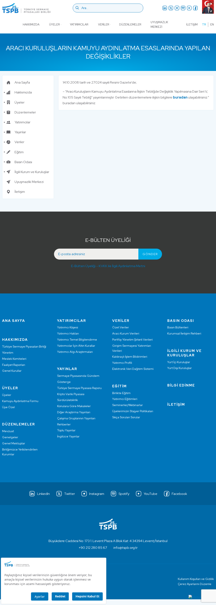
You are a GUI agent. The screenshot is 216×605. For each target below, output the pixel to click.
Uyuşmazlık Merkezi (159, 24)
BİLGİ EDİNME (181, 385)
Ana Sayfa (22, 82)
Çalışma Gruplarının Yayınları (76, 418)
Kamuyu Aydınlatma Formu (20, 401)
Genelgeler (10, 437)
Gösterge (64, 382)
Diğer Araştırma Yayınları (73, 412)
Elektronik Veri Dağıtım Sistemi (133, 369)
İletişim (192, 24)
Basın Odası (23, 162)
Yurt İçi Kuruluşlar (178, 362)
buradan (180, 97)
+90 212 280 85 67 (93, 547)
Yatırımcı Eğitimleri (124, 399)
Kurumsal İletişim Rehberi (184, 333)
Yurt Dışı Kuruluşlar (179, 368)
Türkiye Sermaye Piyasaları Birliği (24, 346)
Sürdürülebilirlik (67, 400)
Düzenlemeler (130, 24)
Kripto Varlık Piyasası (70, 394)
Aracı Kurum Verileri (125, 333)
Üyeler (54, 24)
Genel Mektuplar (13, 443)
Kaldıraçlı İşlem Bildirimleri (129, 356)
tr (204, 24)
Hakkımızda (31, 24)
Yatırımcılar (79, 24)
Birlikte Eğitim (121, 393)
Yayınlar (20, 132)
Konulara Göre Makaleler (74, 406)
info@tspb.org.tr (125, 547)
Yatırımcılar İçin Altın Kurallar (76, 346)
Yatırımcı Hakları (68, 333)
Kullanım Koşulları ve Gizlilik (196, 579)
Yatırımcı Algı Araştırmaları (75, 352)
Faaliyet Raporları (13, 365)
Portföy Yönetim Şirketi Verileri (132, 339)
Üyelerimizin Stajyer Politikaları (132, 411)
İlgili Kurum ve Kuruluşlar (32, 172)
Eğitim (19, 152)
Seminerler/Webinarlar (127, 405)
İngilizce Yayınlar (68, 436)
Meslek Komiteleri (14, 359)
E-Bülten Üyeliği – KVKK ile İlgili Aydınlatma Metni (108, 266)
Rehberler (64, 424)
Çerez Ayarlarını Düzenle (194, 584)
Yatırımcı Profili (122, 363)
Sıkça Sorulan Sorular (126, 417)
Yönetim (7, 352)
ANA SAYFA (13, 320)
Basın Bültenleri (177, 327)
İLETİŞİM (176, 404)
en (212, 24)
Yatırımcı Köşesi (67, 327)
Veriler (103, 24)
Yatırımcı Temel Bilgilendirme (77, 339)
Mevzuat (8, 431)
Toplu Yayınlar (66, 430)
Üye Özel (8, 407)
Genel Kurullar (12, 371)
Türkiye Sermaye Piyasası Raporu (79, 388)
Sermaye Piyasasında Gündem (78, 376)
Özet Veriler (120, 327)
